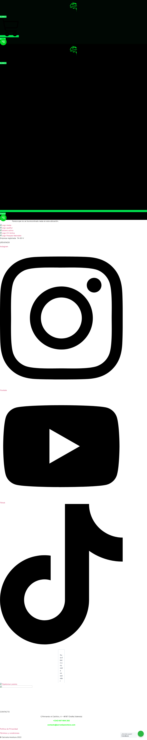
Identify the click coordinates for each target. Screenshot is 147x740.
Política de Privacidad (9, 729)
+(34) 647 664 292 (61, 721)
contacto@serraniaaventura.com (61, 725)
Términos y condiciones (9, 733)
